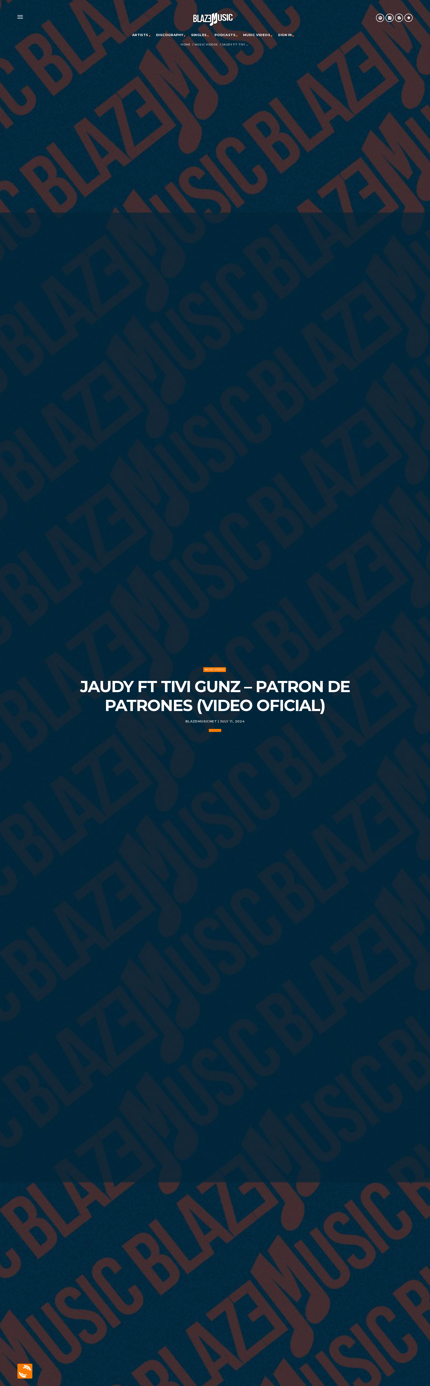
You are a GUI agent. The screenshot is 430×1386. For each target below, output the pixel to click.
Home (185, 44)
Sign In (285, 35)
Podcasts (225, 35)
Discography (169, 35)
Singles (199, 35)
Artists (140, 35)
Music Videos (256, 35)
